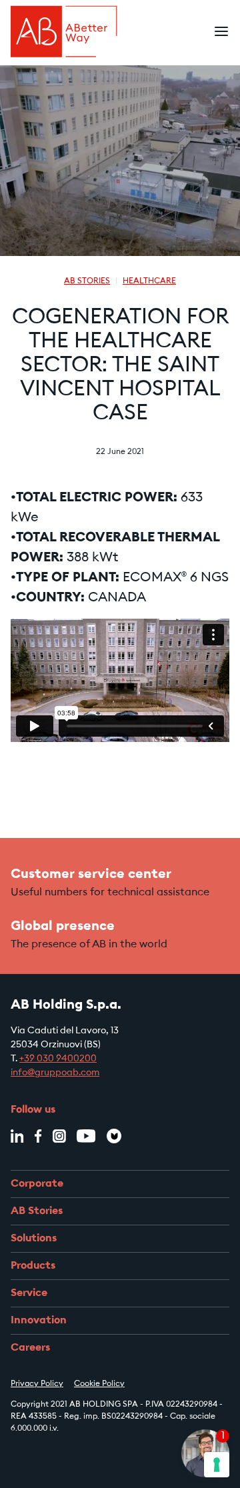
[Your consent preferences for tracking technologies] (216, 1464)
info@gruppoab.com (55, 1073)
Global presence (63, 926)
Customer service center (91, 874)
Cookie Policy (99, 1384)
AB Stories (87, 281)
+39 (28, 1059)
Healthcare (149, 281)
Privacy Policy (37, 1384)
